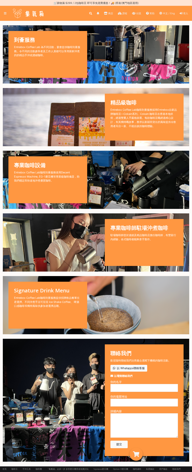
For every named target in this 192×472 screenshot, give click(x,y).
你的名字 (116, 382)
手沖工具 (26, 469)
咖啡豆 (14, 469)
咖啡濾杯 (137, 469)
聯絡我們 (176, 469)
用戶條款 (163, 469)
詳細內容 (116, 411)
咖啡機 (39, 469)
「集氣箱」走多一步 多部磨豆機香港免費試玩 (67, 469)
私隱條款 (150, 469)
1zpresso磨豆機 (100, 469)
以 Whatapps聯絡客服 (130, 368)
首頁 (4, 469)
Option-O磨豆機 (120, 469)
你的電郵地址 (118, 396)
